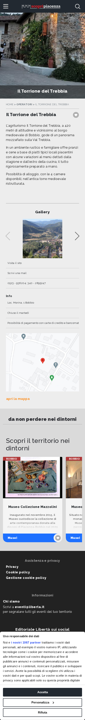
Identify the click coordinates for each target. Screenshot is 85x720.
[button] (77, 236)
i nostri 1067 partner (26, 642)
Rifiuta (42, 712)
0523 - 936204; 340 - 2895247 (27, 283)
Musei (12, 537)
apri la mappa (18, 399)
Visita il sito (15, 263)
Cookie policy (18, 572)
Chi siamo (11, 601)
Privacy (12, 567)
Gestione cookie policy (26, 578)
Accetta (42, 692)
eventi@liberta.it (29, 607)
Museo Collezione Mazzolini (32, 507)
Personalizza (40, 702)
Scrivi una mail (17, 273)
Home (10, 104)
